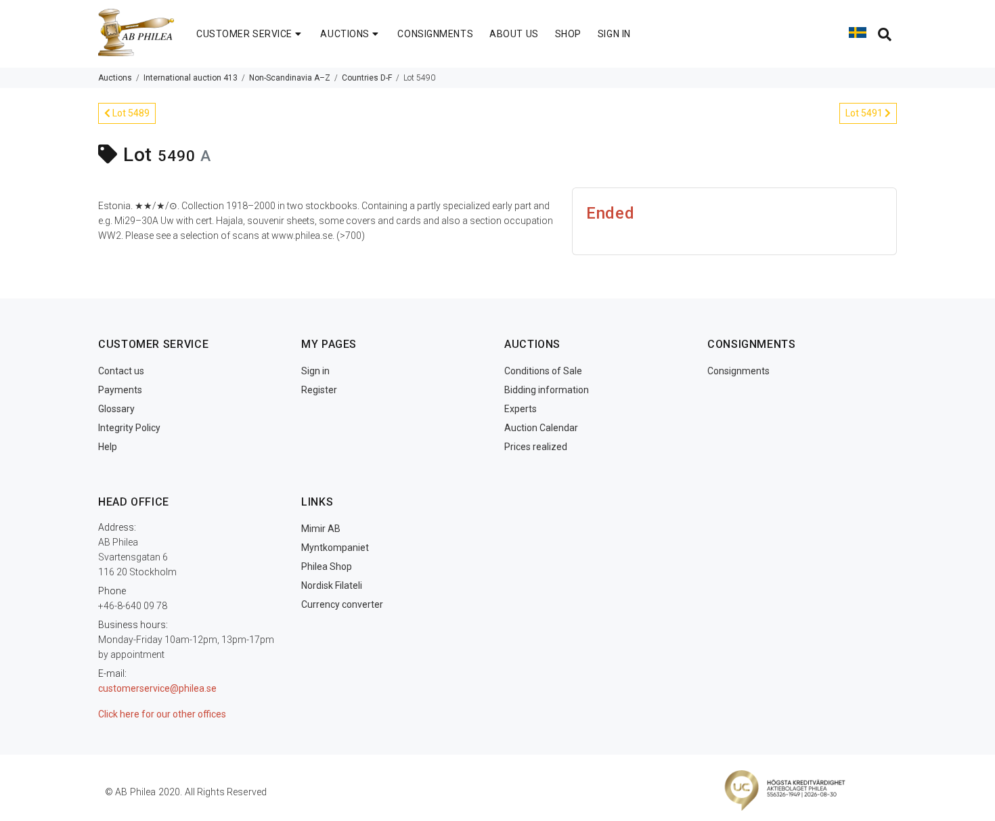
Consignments (738, 370)
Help (107, 446)
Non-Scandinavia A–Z (289, 78)
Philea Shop (326, 566)
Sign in (315, 370)
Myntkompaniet (335, 547)
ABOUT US (513, 33)
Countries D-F (367, 78)
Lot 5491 (865, 113)
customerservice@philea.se (157, 688)
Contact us (121, 370)
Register (319, 389)
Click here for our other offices (162, 714)
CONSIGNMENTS (435, 33)
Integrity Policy (129, 427)
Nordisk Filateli (331, 585)
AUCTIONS (344, 33)
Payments (120, 389)
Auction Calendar (541, 427)
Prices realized (535, 446)
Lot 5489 (130, 113)
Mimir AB (320, 528)
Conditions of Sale (543, 370)
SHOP (568, 33)
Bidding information (546, 389)
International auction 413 (190, 78)
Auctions (115, 78)
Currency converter (342, 604)
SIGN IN (614, 33)
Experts (520, 408)
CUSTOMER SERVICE (244, 33)
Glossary (116, 408)
